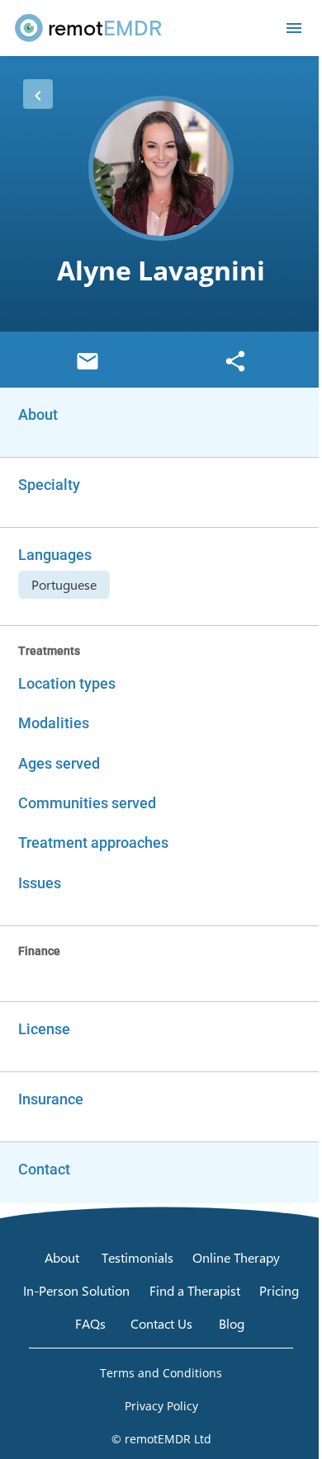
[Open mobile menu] (294, 28)
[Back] (38, 94)
